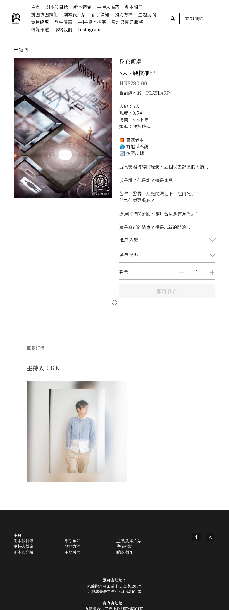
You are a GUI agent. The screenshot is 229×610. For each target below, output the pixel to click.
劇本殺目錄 (23, 529)
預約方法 (72, 535)
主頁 (18, 524)
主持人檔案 (23, 535)
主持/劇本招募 (128, 529)
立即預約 (194, 18)
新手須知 (72, 529)
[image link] (19, 18)
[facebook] (196, 526)
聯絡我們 (124, 541)
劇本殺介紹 (23, 541)
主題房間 (72, 541)
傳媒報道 (124, 535)
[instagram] (210, 526)
